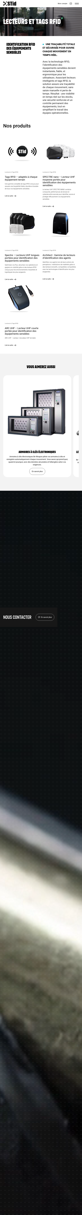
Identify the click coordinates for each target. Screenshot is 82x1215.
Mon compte (62, 4)
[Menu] (77, 3)
